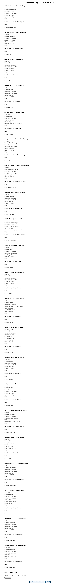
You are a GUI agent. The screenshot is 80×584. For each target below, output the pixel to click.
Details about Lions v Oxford (12, 75)
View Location (8, 311)
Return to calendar (37, 582)
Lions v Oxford (8, 81)
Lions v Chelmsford (10, 432)
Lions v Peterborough (10, 161)
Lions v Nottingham (10, 27)
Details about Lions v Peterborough (14, 155)
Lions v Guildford (9, 540)
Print (48, 582)
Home (15, 575)
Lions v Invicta (8, 107)
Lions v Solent (8, 134)
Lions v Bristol (8, 294)
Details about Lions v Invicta (12, 101)
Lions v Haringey (9, 54)
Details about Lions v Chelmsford (14, 426)
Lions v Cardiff (8, 322)
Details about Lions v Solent (12, 128)
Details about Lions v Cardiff (12, 316)
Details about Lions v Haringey (13, 48)
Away (8, 575)
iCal (5, 24)
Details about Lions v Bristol (12, 288)
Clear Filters (8, 577)
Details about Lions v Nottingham (14, 22)
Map (5, 18)
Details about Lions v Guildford (13, 534)
